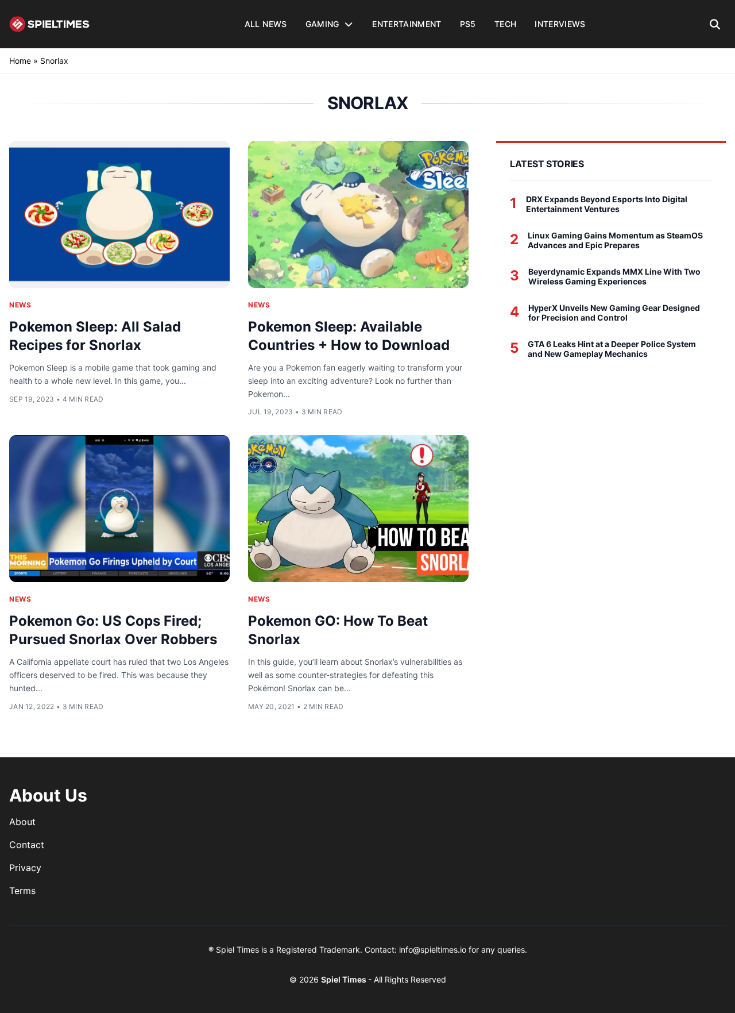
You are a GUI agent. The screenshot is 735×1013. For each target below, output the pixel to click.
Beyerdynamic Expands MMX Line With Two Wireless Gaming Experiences (614, 277)
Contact (26, 844)
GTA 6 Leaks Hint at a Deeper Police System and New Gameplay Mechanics (612, 349)
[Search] (715, 24)
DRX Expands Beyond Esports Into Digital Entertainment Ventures (606, 204)
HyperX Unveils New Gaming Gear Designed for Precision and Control (614, 313)
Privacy (25, 867)
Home (20, 61)
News (20, 305)
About (22, 821)
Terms (22, 890)
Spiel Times (344, 979)
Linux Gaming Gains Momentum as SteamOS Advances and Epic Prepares (615, 240)
